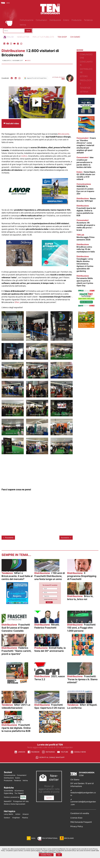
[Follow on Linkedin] (62, 79)
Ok (59, 855)
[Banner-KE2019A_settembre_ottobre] (19, 266)
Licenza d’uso (76, 818)
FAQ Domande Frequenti (81, 822)
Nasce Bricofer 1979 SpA (86, 199)
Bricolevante (63, 134)
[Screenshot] (50, 603)
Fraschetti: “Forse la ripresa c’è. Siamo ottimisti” (82, 679)
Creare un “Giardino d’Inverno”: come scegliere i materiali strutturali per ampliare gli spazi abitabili (86, 145)
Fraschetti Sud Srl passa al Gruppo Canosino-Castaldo (16, 627)
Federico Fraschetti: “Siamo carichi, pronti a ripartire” (16, 650)
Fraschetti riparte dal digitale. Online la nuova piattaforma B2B (86, 211)
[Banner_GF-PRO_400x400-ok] (17, 684)
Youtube (64, 752)
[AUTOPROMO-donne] (83, 655)
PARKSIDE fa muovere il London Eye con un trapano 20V (85, 189)
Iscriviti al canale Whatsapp (51, 757)
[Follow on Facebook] (64, 79)
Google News (80, 752)
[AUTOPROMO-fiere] (50, 732)
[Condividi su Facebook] (12, 78)
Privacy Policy (76, 826)
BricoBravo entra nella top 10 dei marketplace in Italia (86, 248)
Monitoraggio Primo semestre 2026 (86, 237)
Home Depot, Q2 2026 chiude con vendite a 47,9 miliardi (86, 175)
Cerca (28, 30)
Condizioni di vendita (79, 813)
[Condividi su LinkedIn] (15, 78)
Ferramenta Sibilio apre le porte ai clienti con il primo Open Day (85, 281)
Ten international (50, 838)
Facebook (35, 752)
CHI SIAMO (75, 37)
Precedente (9, 538)
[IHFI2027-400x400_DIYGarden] (17, 603)
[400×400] (19, 204)
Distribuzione (14, 51)
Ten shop (62, 37)
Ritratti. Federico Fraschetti (46, 626)
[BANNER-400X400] (86, 132)
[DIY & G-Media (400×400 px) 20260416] (86, 114)
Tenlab (9, 37)
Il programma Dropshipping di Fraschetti (81, 576)
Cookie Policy (46, 855)
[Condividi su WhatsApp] (19, 78)
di (58, 77)
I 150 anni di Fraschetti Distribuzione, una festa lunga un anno (49, 576)
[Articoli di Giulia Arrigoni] (69, 81)
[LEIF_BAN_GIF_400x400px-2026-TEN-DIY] (55, 266)
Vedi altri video (12, 123)
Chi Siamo (74, 779)
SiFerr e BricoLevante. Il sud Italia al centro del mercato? (17, 576)
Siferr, (17, 302)
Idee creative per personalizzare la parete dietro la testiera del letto (85, 162)
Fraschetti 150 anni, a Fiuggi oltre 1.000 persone (81, 627)
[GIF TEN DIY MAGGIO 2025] (55, 204)
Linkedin (21, 752)
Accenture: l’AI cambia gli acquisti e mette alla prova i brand (86, 225)
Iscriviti (49, 798)
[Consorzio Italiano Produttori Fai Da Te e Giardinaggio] (86, 306)
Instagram (50, 752)
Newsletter (23, 37)
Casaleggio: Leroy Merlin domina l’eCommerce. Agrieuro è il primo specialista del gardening (85, 263)
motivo (24, 156)
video (29, 60)
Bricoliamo (69, 838)
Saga (33, 838)
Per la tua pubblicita (43, 37)
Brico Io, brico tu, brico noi (80, 598)
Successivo (65, 538)
